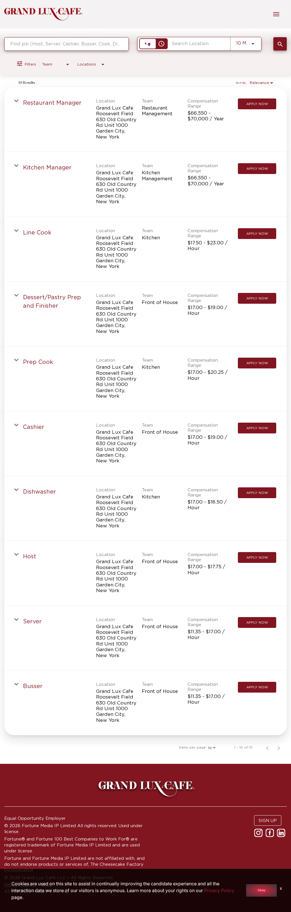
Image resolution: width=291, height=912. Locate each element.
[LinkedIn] (282, 835)
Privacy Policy (219, 890)
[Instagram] (259, 835)
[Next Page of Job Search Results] (278, 747)
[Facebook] (270, 835)
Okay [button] (261, 890)
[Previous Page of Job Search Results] (267, 747)
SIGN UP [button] (268, 820)
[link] (145, 119)
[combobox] (66, 44)
